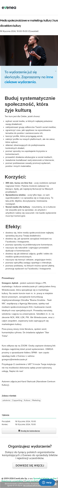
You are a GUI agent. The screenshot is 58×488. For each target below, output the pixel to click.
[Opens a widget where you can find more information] (47, 483)
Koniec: (5, 424)
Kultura (27, 400)
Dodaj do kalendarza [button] (30, 431)
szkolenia (6, 400)
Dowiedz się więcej (30, 465)
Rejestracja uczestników (12, 481)
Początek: (6, 421)
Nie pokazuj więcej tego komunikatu (37, 485)
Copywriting (17, 400)
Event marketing (32, 481)
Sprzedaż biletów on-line (44, 478)
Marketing (36, 400)
